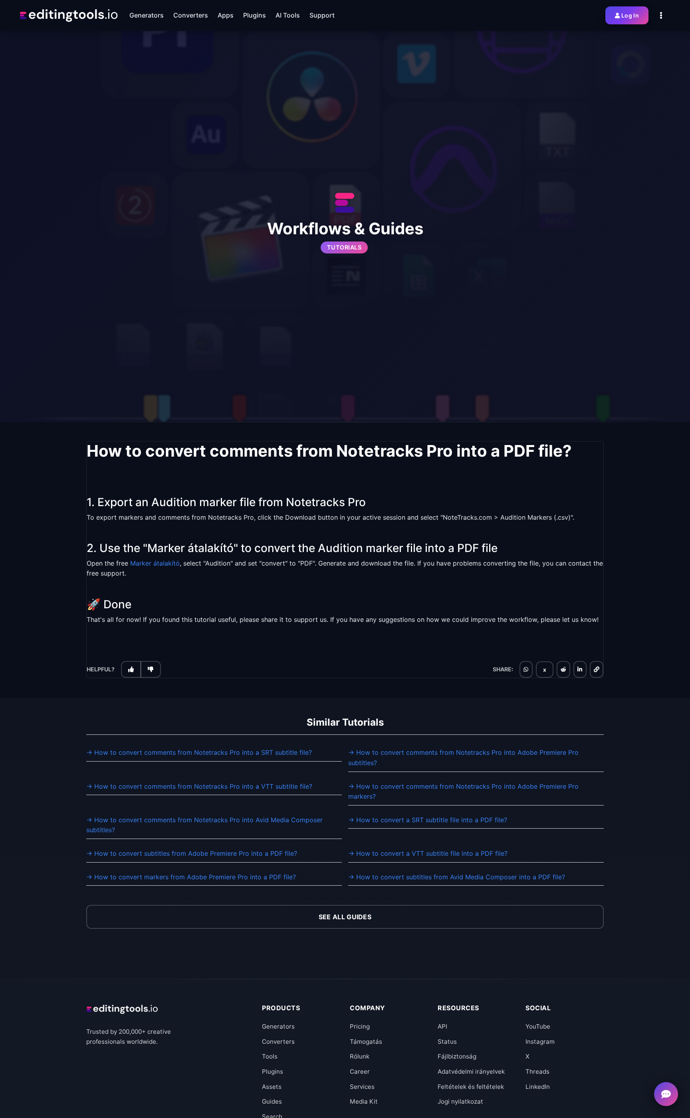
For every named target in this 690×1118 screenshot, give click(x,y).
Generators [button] (146, 15)
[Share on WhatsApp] (525, 669)
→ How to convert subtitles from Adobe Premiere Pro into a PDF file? (191, 853)
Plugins (272, 1071)
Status (447, 1041)
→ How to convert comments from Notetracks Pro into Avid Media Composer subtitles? (204, 825)
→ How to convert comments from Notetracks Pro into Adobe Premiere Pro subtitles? (463, 757)
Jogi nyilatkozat (460, 1101)
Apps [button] (226, 15)
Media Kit (364, 1101)
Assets (272, 1086)
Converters (278, 1041)
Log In (630, 15)
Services (362, 1086)
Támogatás (366, 1041)
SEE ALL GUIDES (345, 917)
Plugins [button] (254, 15)
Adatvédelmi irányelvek (471, 1071)
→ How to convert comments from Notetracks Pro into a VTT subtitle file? (199, 786)
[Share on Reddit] (563, 669)
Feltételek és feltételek (471, 1086)
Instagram (540, 1041)
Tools (270, 1056)
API (442, 1026)
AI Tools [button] (288, 15)
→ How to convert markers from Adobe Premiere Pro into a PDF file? (191, 877)
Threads (537, 1071)
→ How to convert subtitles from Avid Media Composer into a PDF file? (456, 877)
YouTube (537, 1026)
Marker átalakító (155, 563)
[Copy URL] (596, 669)
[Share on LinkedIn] (579, 669)
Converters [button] (190, 15)
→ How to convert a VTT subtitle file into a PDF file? (428, 853)
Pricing (360, 1026)
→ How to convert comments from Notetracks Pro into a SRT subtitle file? (199, 752)
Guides (272, 1101)
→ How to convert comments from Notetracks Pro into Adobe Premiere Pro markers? (463, 791)
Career (360, 1071)
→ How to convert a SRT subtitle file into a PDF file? (427, 820)
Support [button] (322, 15)
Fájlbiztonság (457, 1056)
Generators (278, 1026)
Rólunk (359, 1056)
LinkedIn (537, 1086)
